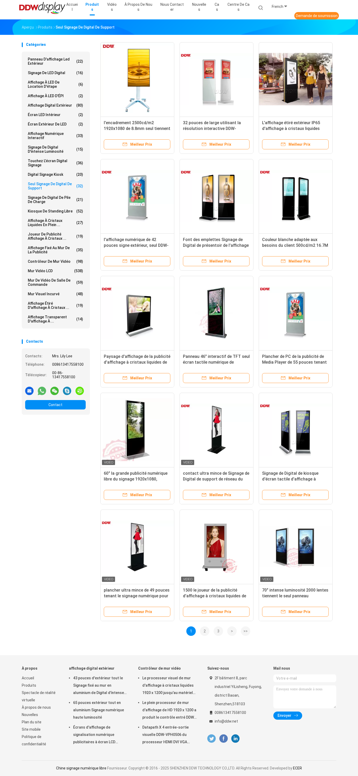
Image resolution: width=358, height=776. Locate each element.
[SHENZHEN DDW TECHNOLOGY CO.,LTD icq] (79, 390)
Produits (29, 685)
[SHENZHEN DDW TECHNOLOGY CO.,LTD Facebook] (223, 738)
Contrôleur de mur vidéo (55, 261)
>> (245, 631)
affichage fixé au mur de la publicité (55, 250)
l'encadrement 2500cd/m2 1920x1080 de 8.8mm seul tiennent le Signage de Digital (137, 128)
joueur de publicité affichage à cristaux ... (55, 236)
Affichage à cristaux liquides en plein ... (55, 222)
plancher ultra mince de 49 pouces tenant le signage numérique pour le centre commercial (137, 596)
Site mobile (31, 729)
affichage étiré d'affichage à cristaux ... (55, 305)
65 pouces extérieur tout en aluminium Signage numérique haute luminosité (98, 710)
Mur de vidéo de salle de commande (55, 282)
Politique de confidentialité (34, 740)
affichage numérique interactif (55, 136)
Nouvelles (30, 715)
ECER (297, 768)
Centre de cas (238, 7)
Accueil (28, 678)
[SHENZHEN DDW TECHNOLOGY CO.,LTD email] (29, 390)
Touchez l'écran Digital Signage (55, 163)
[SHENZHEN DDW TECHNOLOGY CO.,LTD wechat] (54, 390)
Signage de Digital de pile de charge (55, 199)
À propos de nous (36, 707)
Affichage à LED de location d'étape (55, 84)
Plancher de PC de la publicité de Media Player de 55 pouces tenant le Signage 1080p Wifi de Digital (294, 362)
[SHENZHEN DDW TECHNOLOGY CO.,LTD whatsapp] (42, 390)
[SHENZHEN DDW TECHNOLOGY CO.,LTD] (42, 8)
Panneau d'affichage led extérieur (55, 61)
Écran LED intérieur (55, 115)
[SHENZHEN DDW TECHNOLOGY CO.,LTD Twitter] (211, 738)
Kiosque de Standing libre (55, 211)
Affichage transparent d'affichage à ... (55, 319)
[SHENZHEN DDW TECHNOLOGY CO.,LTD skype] (67, 390)
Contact (55, 405)
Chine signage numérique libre (81, 768)
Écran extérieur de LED (55, 124)
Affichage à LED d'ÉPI (55, 96)
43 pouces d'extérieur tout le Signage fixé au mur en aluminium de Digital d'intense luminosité (98, 686)
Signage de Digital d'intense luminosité (55, 149)
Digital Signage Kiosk (55, 174)
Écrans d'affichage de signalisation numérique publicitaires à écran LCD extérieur (94, 735)
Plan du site (31, 722)
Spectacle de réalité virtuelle (39, 696)
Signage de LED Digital (55, 73)
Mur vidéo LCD (55, 271)
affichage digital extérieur (55, 105)
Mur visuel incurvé (55, 294)
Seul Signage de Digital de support (55, 186)
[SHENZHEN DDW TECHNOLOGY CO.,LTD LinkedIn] (235, 738)
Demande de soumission (317, 16)
